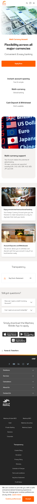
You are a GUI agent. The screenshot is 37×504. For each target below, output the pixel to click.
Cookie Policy (18, 450)
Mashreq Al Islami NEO (10, 418)
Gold (10, 423)
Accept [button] (28, 499)
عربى (33, 359)
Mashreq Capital (27, 427)
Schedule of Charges (18, 468)
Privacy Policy (18, 459)
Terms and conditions (18, 473)
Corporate (10, 436)
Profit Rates (18, 482)
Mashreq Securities (27, 423)
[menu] (34, 3)
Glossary (18, 464)
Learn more (16, 495)
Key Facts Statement (18, 477)
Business (10, 432)
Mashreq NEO (27, 418)
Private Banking (10, 427)
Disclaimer (19, 455)
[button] (13, 499)
